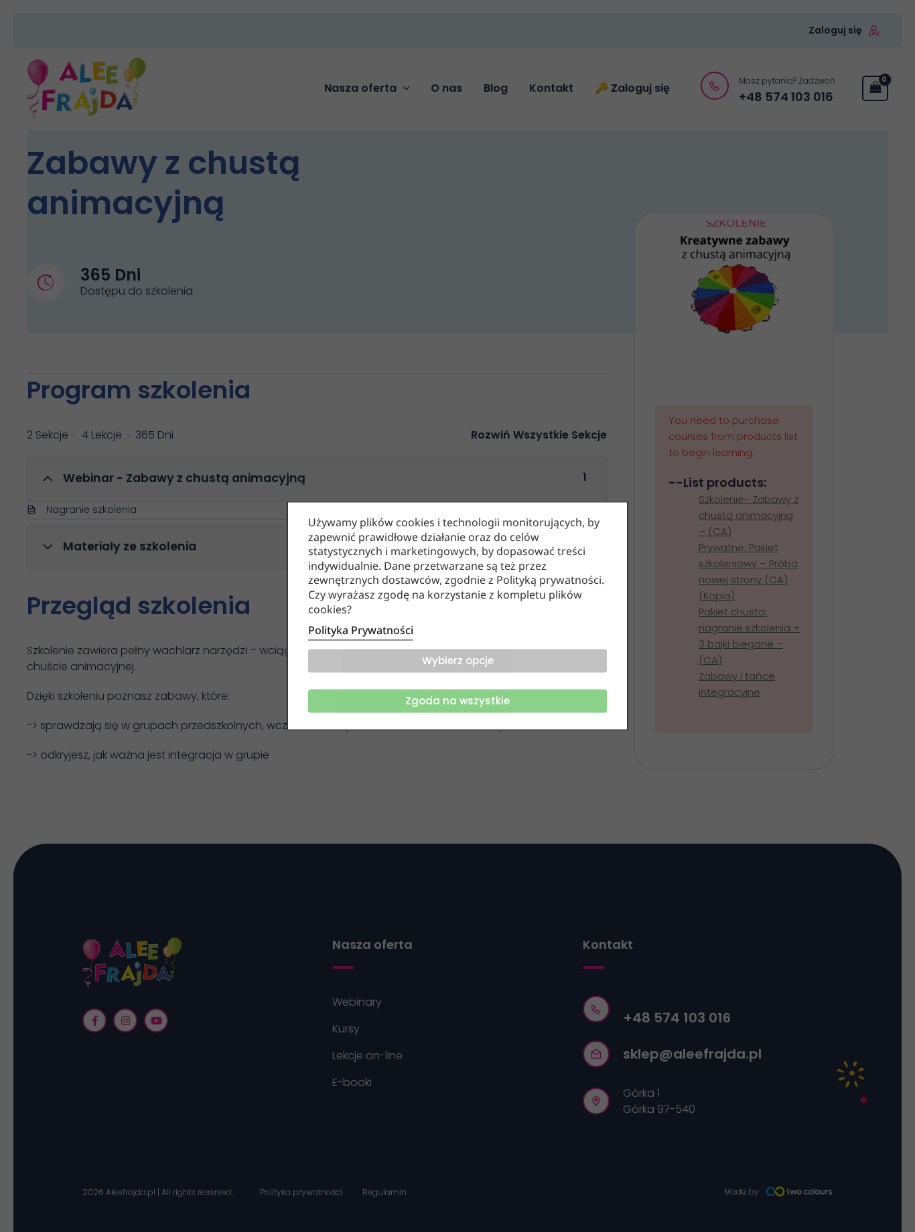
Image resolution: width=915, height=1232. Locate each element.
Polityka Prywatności (360, 630)
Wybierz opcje (458, 661)
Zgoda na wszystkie (457, 701)
